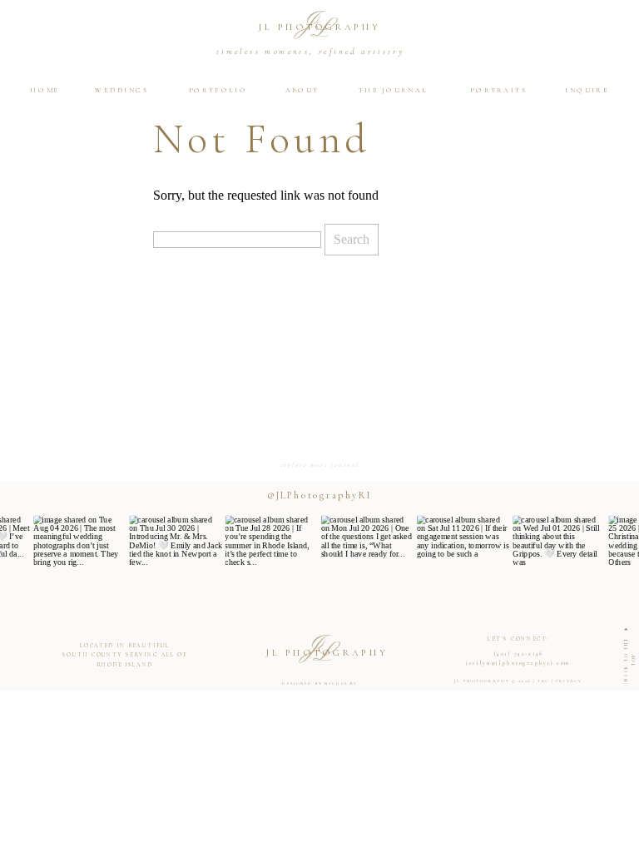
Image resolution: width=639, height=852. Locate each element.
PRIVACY (569, 680)
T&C (543, 680)
